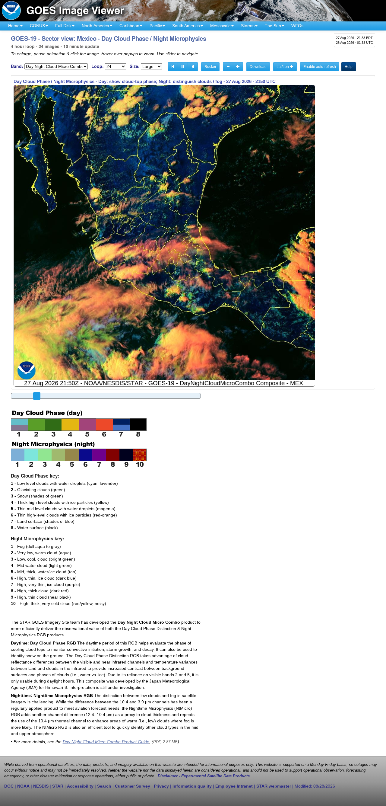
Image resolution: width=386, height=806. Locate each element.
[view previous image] (173, 66)
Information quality (192, 786)
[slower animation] (228, 66)
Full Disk (63, 25)
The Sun (273, 25)
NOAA (23, 786)
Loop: (97, 66)
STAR (57, 786)
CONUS (37, 25)
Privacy (161, 786)
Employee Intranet (234, 786)
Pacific (156, 25)
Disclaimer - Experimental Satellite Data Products (204, 776)
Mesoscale (220, 25)
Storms (248, 25)
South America (186, 25)
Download (258, 67)
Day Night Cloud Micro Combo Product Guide (106, 741)
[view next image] (193, 66)
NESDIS (41, 786)
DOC (9, 786)
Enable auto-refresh (319, 67)
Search (104, 786)
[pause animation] (183, 66)
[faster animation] (238, 66)
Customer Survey (132, 786)
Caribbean (129, 25)
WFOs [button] (297, 25)
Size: (135, 66)
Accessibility (80, 786)
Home (14, 25)
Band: (17, 66)
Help (349, 67)
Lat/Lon (283, 67)
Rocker (210, 67)
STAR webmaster (273, 786)
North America (95, 25)
